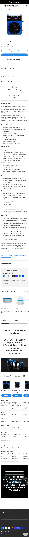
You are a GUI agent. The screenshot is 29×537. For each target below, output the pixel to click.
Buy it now (14, 55)
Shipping (9, 46)
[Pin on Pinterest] (11, 81)
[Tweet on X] (6, 81)
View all (26, 291)
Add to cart (19, 50)
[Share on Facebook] (8, 81)
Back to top (14, 506)
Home (2, 9)
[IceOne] (20, 300)
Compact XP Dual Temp (9, 9)
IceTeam (3, 308)
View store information (8, 62)
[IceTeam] (7, 300)
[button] (26, 5)
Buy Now (6, 395)
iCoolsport (3, 40)
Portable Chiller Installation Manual (14, 473)
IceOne (16, 308)
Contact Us (3, 533)
